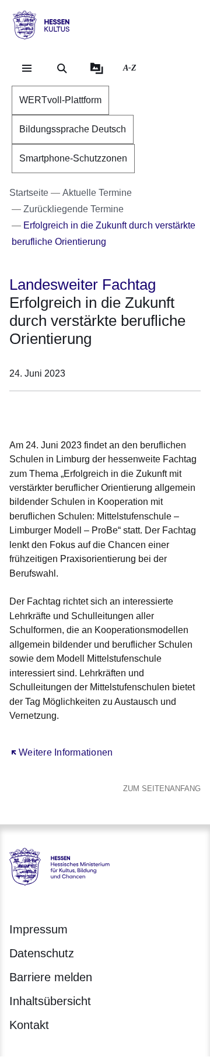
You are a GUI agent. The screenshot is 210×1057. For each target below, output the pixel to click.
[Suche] (62, 68)
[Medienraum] (96, 68)
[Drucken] (109, 412)
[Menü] (26, 68)
